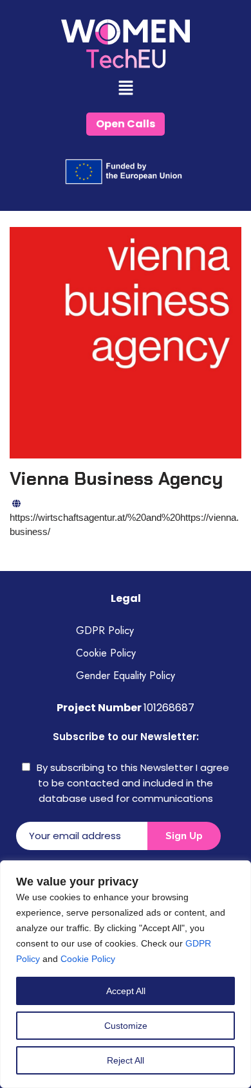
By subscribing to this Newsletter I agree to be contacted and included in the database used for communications (133, 783)
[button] (125, 89)
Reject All (125, 1060)
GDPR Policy (105, 630)
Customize (125, 1025)
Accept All (125, 991)
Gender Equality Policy (125, 675)
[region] (125, 974)
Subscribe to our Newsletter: (126, 736)
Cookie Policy (87, 959)
